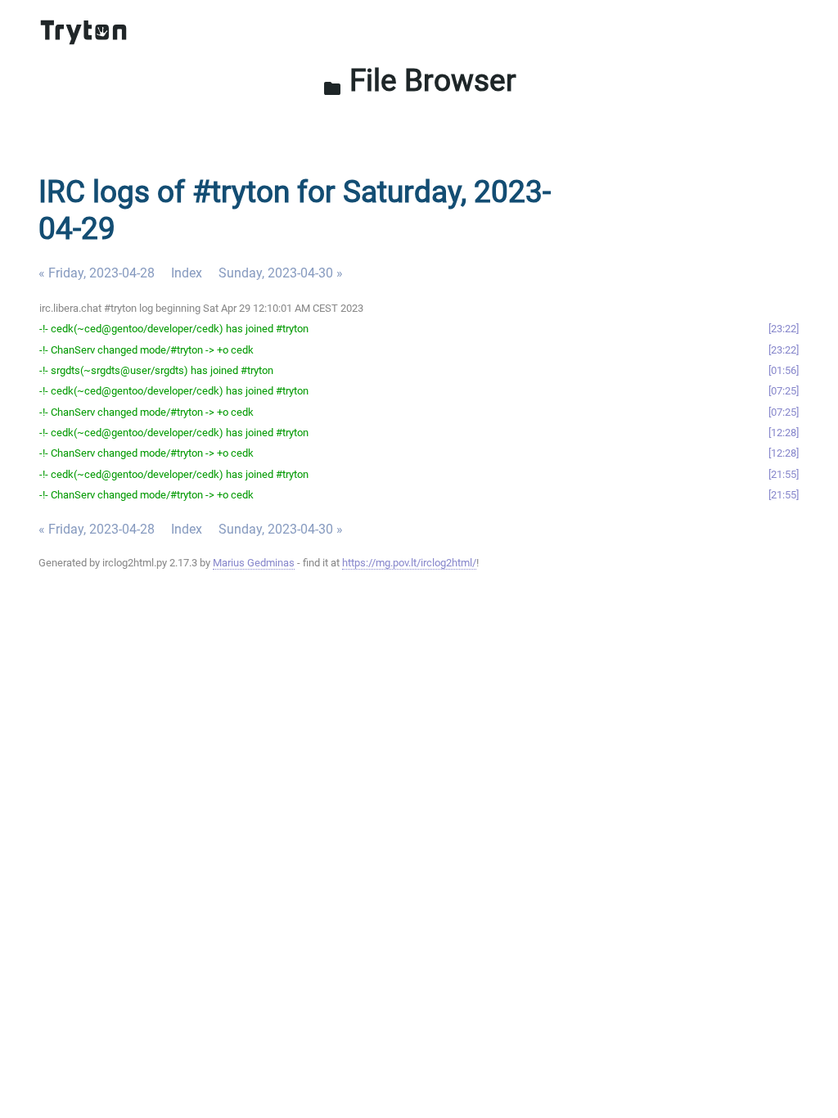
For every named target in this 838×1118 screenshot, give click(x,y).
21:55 (783, 474)
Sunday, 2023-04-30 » (281, 273)
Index (186, 273)
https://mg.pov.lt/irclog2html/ (409, 563)
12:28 (783, 432)
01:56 (783, 370)
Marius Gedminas (254, 563)
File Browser (419, 80)
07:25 (783, 391)
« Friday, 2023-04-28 (96, 273)
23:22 (783, 328)
